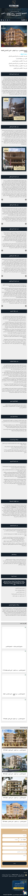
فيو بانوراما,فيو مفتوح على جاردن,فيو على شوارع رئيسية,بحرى (14, 808)
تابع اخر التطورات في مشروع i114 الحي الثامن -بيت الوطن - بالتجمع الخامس (14, 657)
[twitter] (8, 20)
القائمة (23, 20)
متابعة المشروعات (13, 11)
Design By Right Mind (7, 894)
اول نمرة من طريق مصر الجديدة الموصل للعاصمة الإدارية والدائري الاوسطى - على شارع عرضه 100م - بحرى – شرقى (14, 785)
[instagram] (5, 20)
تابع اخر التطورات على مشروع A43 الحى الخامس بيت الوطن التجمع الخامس (14, 681)
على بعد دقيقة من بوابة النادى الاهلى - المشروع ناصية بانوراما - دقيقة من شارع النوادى (14, 761)
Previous (2, 109)
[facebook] (10, 20)
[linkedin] (3, 20)
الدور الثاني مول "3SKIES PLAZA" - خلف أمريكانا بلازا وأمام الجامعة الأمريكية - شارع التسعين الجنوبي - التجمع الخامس (13, 875)
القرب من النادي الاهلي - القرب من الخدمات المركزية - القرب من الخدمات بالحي (14, 737)
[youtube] (1, 20)
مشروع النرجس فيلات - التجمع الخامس (14, 634)
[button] (19, 885)
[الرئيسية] (18, 11)
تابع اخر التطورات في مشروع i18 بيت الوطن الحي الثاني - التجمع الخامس (14, 706)
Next (26, 109)
